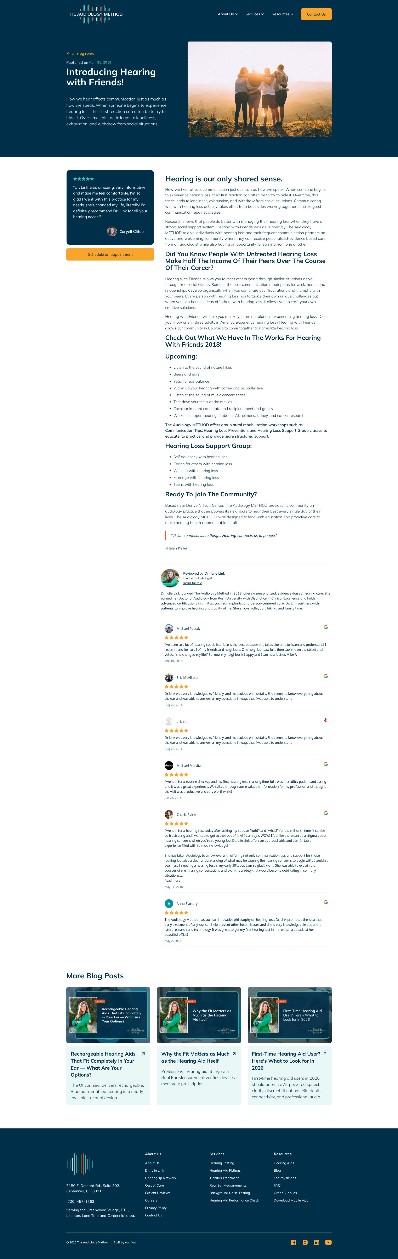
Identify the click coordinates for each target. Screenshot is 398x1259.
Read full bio (192, 583)
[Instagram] (305, 1242)
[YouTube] (328, 1242)
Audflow (130, 1242)
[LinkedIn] (316, 1242)
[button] (228, 14)
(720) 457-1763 (80, 1201)
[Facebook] (293, 1242)
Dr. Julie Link (215, 573)
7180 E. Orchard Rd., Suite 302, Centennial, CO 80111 (93, 1188)
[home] (95, 14)
